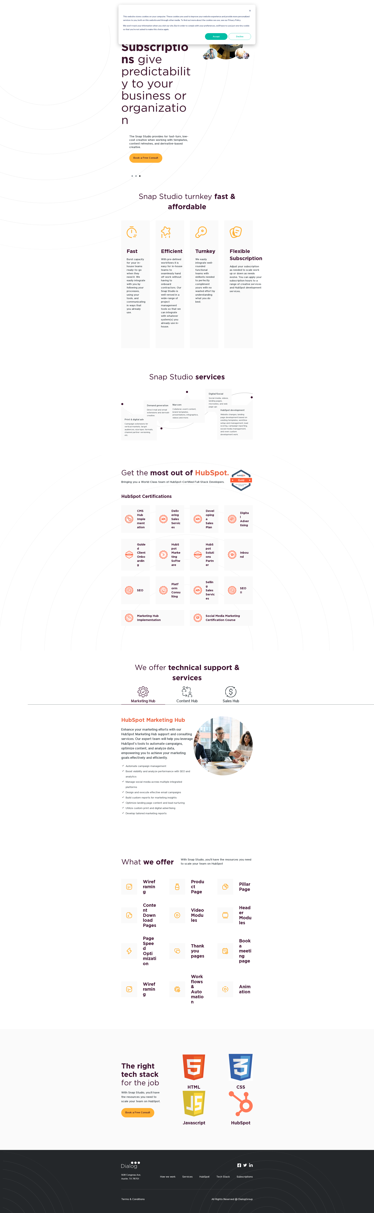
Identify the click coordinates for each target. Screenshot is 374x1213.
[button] (132, 176)
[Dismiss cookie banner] (250, 11)
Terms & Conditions (133, 1199)
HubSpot (204, 1177)
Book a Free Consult (145, 133)
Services (187, 1177)
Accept (216, 36)
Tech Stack (223, 1177)
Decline (239, 36)
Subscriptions (245, 1177)
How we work (167, 1177)
